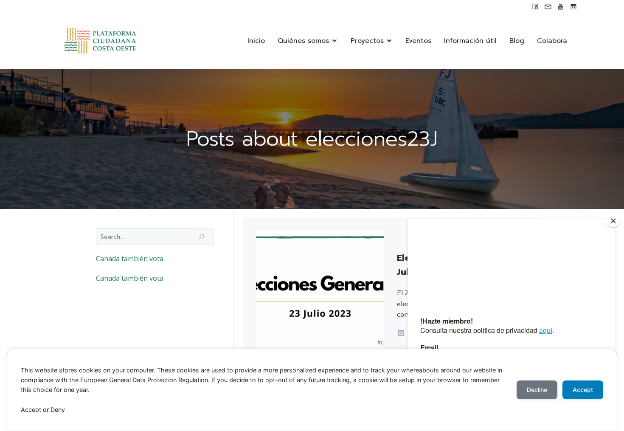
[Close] (613, 220)
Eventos (418, 41)
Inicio (256, 41)
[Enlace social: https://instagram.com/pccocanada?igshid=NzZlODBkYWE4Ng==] (573, 6)
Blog (516, 41)
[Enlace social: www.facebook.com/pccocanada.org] (535, 6)
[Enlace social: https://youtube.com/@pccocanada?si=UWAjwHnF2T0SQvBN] (560, 6)
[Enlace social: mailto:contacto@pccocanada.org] (548, 6)
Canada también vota (129, 258)
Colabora (552, 41)
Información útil (470, 41)
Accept (583, 389)
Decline (537, 389)
